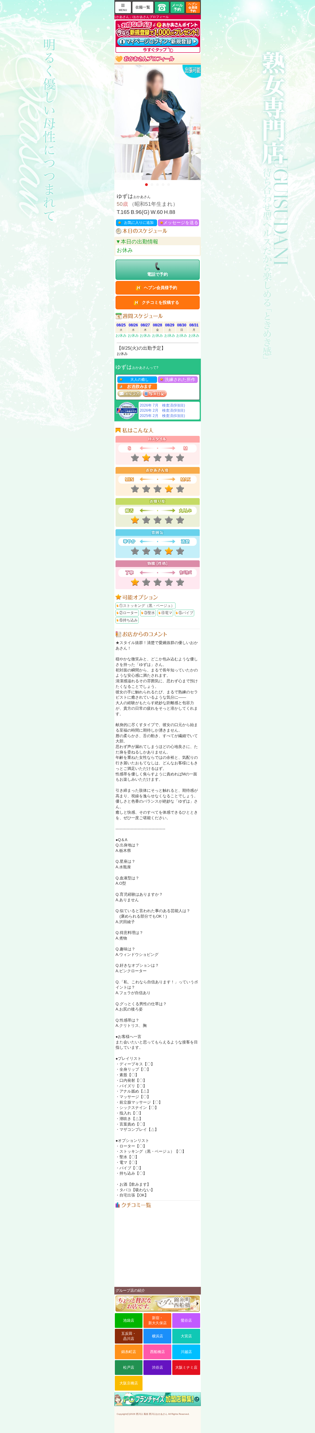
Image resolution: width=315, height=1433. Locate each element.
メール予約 (177, 7)
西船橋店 (157, 1352)
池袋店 (128, 1320)
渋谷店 (157, 1367)
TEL (162, 7)
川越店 (186, 1352)
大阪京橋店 (128, 1383)
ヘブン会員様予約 (192, 7)
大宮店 (186, 1336)
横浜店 (157, 1336)
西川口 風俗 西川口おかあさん (151, 1414)
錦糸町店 (128, 1352)
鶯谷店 (186, 1320)
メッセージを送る (180, 222)
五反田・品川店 (128, 1336)
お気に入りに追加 (139, 223)
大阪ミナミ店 (186, 1367)
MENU (123, 10)
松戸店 (128, 1367)
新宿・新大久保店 (157, 1320)
